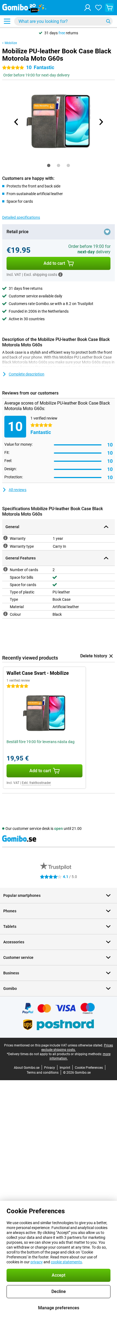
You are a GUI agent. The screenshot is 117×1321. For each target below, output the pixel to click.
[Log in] (87, 7)
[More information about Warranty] (5, 538)
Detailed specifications (21, 217)
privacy (36, 1262)
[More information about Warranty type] (5, 546)
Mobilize (11, 43)
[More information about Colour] (5, 614)
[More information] (60, 274)
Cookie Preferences (89, 1068)
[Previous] (16, 121)
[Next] (100, 121)
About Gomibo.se (26, 1068)
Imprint (65, 1068)
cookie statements (66, 1262)
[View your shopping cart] (109, 7)
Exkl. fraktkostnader (36, 783)
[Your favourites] (98, 7)
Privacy (49, 1068)
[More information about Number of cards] (5, 569)
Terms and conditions (43, 1072)
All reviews (17, 490)
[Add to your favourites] (107, 232)
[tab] (48, 165)
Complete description (26, 374)
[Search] (108, 21)
